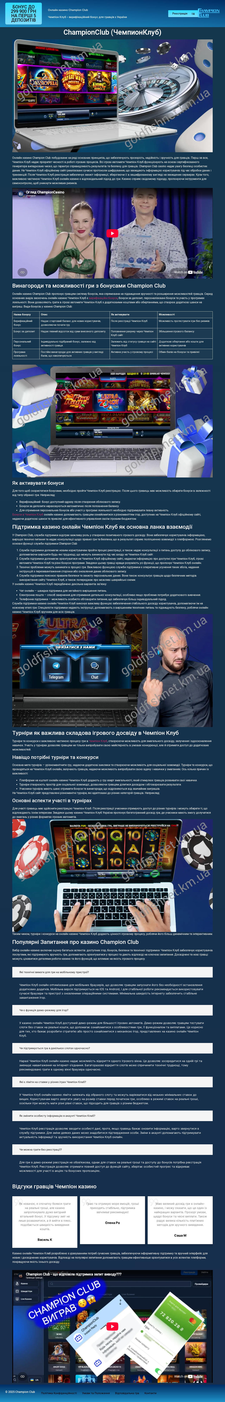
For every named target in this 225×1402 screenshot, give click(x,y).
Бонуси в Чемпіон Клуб (27, 514)
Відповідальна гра (127, 1393)
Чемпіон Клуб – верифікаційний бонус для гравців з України (87, 17)
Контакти (150, 1393)
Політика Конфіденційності (59, 1393)
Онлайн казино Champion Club (68, 10)
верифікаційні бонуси (103, 298)
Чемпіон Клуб (98, 741)
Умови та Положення (96, 1393)
